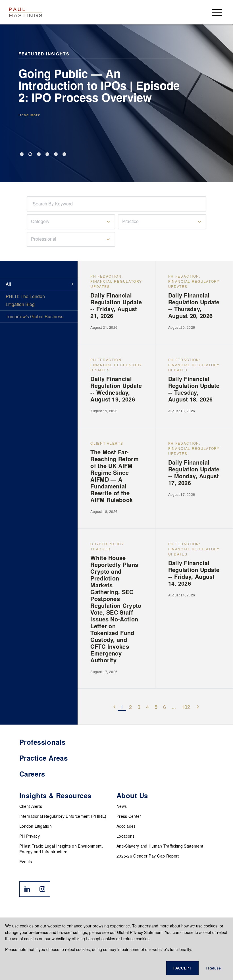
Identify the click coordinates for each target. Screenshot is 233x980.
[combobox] (33, 203)
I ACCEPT (182, 968)
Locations (125, 836)
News (121, 806)
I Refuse (213, 968)
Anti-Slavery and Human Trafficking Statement (159, 846)
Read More (29, 114)
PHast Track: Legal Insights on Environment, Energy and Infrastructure (61, 848)
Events (25, 861)
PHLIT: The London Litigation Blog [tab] (25, 300)
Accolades (126, 826)
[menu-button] (217, 12)
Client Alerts (30, 806)
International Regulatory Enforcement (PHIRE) (62, 816)
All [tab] (8, 284)
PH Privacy (29, 836)
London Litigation (35, 826)
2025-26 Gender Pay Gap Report (147, 856)
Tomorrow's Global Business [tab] (34, 316)
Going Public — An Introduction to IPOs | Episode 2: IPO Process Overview (99, 85)
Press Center (128, 816)
